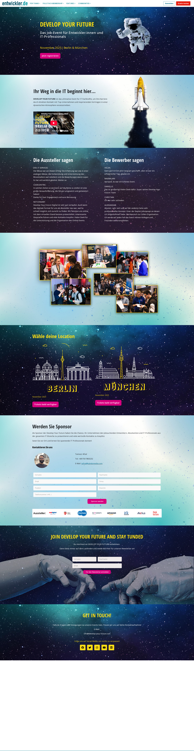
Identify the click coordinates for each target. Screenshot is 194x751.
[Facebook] (82, 647)
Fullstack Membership (52, 3)
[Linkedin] (111, 647)
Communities (84, 3)
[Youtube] (104, 647)
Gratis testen (183, 3)
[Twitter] (90, 647)
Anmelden (169, 3)
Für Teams (34, 3)
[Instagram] (97, 647)
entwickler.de (15, 4)
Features (70, 3)
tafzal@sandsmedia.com (91, 463)
